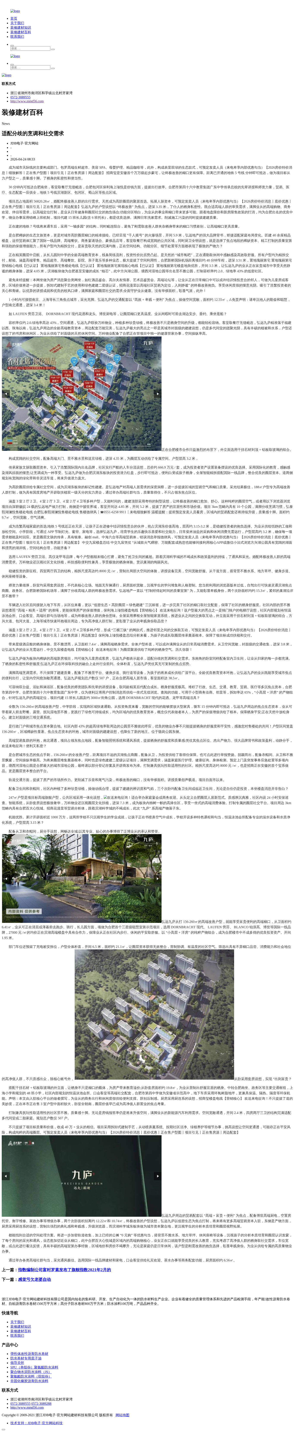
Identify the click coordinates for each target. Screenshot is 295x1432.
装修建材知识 (20, 27)
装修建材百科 (20, 32)
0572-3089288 (41, 1403)
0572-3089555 (20, 97)
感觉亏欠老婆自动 (34, 1279)
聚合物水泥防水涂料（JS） (31, 1372)
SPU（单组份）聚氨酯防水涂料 (34, 1367)
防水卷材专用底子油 (25, 1358)
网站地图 (122, 1415)
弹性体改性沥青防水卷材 (29, 1354)
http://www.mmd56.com (27, 101)
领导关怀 (17, 1363)
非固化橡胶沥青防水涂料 (29, 1381)
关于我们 (17, 23)
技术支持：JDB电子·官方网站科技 (36, 1423)
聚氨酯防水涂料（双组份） (31, 1376)
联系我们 (17, 36)
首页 (13, 18)
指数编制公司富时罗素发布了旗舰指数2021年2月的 (64, 1269)
